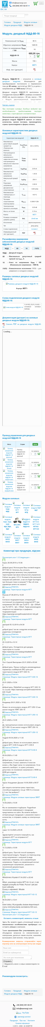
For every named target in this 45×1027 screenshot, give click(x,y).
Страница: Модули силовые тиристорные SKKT (21, 797)
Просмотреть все (9, 557)
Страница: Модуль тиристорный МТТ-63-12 (19, 894)
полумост (34, 229)
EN (2, 9)
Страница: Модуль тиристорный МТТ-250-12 (20, 714)
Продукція (14, 1020)
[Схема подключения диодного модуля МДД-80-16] (13, 307)
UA (5, 9)
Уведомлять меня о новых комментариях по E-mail (20, 965)
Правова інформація (22, 1023)
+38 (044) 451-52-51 (23, 1005)
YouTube (25, 1012)
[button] (35, 3)
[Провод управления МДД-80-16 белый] (9, 464)
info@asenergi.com (19, 3)
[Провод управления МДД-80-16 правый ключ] (9, 486)
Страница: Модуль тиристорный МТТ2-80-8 (19, 750)
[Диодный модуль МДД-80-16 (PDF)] (34, 69)
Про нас (23, 1020)
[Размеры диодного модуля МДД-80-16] (22, 283)
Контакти (31, 1020)
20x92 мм (34, 218)
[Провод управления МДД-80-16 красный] (9, 453)
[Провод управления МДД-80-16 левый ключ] (9, 475)
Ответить (14, 586)
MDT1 (34, 65)
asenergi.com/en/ (24, 1016)
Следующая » (24, 557)
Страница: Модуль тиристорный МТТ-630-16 (20, 677)
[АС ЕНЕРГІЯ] (5, 4)
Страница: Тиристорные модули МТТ (17, 589)
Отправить (7, 961)
